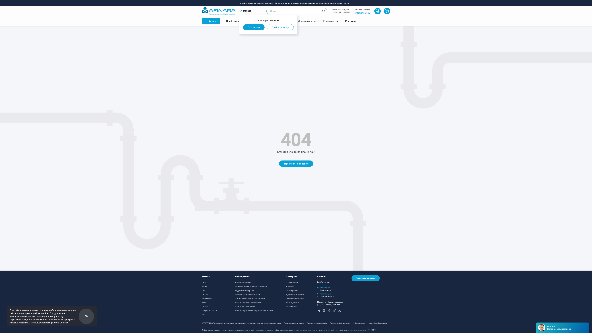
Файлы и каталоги (295, 298)
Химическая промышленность (250, 298)
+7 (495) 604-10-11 (325, 290)
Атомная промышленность (248, 302)
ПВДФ (205, 294)
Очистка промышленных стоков (251, 286)
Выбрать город (280, 27)
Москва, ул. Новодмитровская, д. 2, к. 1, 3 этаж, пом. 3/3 (330, 303)
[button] (245, 10)
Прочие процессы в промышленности (254, 310)
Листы (205, 306)
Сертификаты (292, 290)
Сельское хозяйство (245, 306)
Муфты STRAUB (210, 310)
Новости (290, 286)
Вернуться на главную (296, 163)
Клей (204, 302)
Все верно (254, 27)
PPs (204, 314)
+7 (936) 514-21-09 (325, 296)
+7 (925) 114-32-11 (342, 12)
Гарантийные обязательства (378, 323)
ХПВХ (204, 286)
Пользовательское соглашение (294, 323)
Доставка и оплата (295, 294)
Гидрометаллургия (244, 290)
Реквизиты (291, 306)
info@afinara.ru (362, 12)
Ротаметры (207, 298)
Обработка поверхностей (247, 294)
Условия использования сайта (317, 323)
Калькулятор (292, 302)
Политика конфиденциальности (340, 323)
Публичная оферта (360, 323)
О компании (292, 282)
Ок (86, 316)
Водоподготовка (243, 282)
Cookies (63, 322)
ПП (203, 290)
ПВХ (204, 282)
